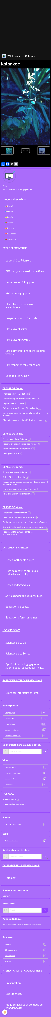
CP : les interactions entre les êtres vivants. (25, 352)
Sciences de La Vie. (16, 642)
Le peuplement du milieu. (14, 403)
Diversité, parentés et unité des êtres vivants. (24, 420)
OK (45, 751)
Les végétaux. (25, 724)
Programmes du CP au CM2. (21, 318)
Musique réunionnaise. (13, 804)
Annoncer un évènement (33, 924)
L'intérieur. (25, 784)
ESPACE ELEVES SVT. (25, 824)
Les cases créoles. (25, 730)
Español (10, 217)
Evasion (25, 961)
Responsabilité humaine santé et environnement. (17, 533)
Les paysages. (25, 712)
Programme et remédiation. (15, 439)
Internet (25, 944)
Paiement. (11, 877)
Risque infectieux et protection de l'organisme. (24, 527)
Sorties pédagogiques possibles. (24, 595)
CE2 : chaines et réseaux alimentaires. (19, 306)
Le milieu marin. (25, 767)
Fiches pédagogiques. (17, 585)
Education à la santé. (17, 606)
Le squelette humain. (17, 375)
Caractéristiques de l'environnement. (20, 398)
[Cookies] (4, 1012)
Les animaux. (25, 718)
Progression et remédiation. (15, 394)
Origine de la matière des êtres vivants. (20, 408)
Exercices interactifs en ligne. (22, 692)
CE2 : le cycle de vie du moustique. (25, 271)
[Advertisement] (25, 25)
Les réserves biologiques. (20, 282)
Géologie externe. (11, 453)
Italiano (10, 223)
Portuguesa (11, 239)
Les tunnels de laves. (25, 735)
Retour (25, 150)
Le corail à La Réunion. (18, 260)
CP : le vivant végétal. (17, 339)
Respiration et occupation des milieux (20, 444)
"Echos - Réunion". (25, 841)
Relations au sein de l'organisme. (17, 493)
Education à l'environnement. (22, 617)
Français (10, 206)
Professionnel (25, 956)
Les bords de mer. (25, 779)
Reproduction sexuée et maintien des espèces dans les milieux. (24, 483)
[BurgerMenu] (46, 56)
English (10, 212)
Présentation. (13, 983)
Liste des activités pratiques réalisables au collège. (21, 572)
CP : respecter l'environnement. (23, 364)
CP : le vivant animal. (17, 329)
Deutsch (10, 228)
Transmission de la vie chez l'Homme (19, 489)
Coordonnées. (13, 993)
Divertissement (25, 950)
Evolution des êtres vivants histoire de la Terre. (24, 522)
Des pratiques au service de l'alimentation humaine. (22, 414)
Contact (6, 896)
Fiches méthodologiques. (20, 560)
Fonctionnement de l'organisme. (17, 448)
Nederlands (11, 234)
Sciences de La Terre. (17, 653)
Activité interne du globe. (14, 477)
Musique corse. (10, 799)
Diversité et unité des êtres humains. (19, 517)
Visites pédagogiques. (18, 293)
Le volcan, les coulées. (25, 773)
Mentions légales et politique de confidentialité (24, 1006)
